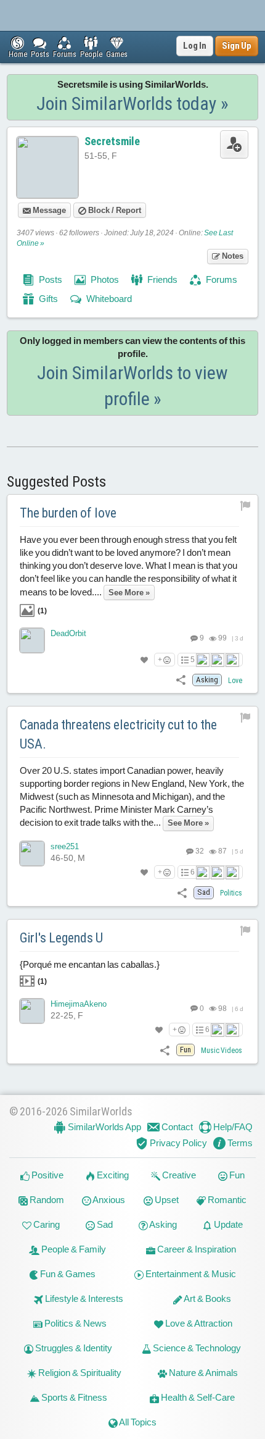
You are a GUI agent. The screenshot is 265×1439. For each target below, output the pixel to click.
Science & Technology (196, 1348)
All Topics (137, 1422)
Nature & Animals (202, 1372)
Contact (176, 1127)
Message (48, 210)
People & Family (72, 1249)
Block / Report (113, 210)
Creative (178, 1175)
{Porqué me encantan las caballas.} (90, 972)
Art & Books (206, 1298)
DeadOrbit (68, 633)
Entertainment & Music (190, 1274)
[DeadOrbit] (32, 640)
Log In (194, 45)
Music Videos (221, 1050)
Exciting (112, 1175)
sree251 (65, 846)
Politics (231, 893)
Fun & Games (67, 1274)
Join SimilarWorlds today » (132, 103)
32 (199, 851)
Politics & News (75, 1323)
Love (235, 680)
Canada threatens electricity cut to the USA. (118, 734)
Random (46, 1199)
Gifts (47, 298)
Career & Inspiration (195, 1249)
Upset (166, 1199)
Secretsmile (112, 141)
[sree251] (32, 853)
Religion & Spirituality (78, 1372)
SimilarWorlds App (103, 1127)
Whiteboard (108, 298)
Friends (161, 279)
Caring (45, 1224)
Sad (104, 1224)
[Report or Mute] (245, 505)
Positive (46, 1175)
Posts (49, 279)
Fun (236, 1175)
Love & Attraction (197, 1323)
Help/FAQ (232, 1127)
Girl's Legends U (61, 938)
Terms (239, 1143)
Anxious (108, 1199)
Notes (231, 256)
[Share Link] (181, 679)
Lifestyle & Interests (83, 1298)
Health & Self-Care (197, 1397)
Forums (220, 279)
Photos (104, 279)
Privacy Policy (177, 1143)
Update (227, 1224)
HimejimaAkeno (79, 1004)
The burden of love (68, 513)
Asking (162, 1224)
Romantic (226, 1199)
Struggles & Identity (72, 1348)
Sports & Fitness (73, 1397)
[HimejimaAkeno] (32, 1011)
